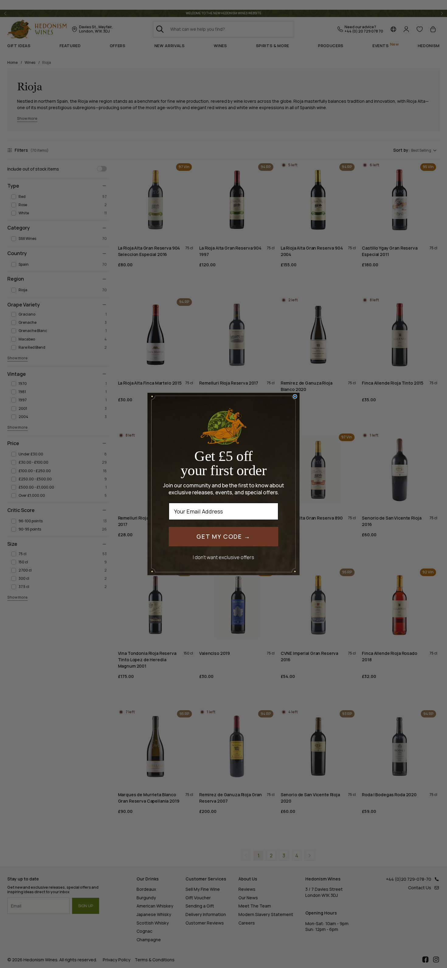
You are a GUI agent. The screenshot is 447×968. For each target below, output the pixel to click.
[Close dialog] (294, 396)
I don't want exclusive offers (223, 557)
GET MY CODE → (223, 536)
